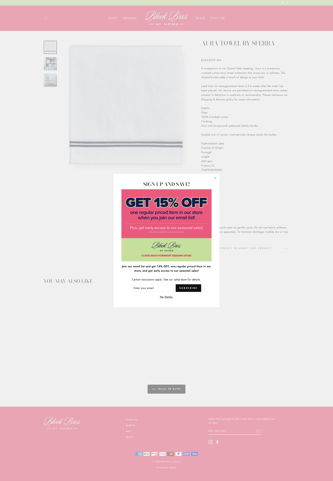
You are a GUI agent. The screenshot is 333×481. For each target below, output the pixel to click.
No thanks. (166, 297)
